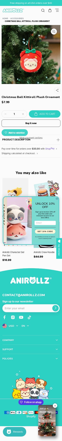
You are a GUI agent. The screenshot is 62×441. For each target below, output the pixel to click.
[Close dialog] (57, 198)
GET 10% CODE (45, 231)
